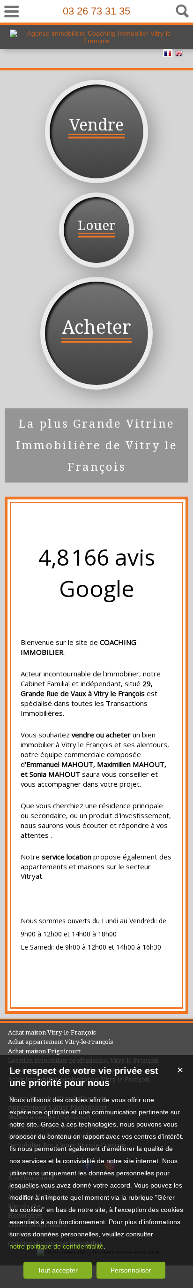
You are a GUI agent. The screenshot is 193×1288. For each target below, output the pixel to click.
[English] (179, 55)
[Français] (167, 55)
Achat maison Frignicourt (44, 1051)
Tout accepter (57, 1270)
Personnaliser (131, 1270)
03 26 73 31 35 (96, 11)
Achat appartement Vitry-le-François (60, 1041)
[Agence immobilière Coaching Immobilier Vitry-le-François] (97, 41)
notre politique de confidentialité (56, 1246)
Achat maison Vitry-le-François (52, 1032)
